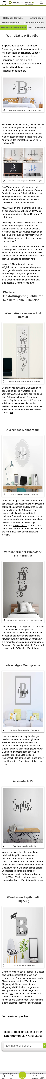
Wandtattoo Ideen (11, 22)
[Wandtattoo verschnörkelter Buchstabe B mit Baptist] (23, 590)
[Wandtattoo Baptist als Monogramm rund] (23, 464)
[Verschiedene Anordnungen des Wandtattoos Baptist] (23, 163)
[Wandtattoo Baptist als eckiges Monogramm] (23, 699)
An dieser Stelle (20, 526)
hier (11, 413)
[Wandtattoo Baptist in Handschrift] (23, 815)
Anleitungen (36, 18)
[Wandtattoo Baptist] (23, 92)
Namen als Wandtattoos (13, 27)
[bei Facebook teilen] (27, 1023)
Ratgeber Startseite (13, 18)
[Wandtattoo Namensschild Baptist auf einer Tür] (23, 351)
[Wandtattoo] (21, 2)
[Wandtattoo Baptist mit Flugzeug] (23, 935)
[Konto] (3, 1076)
